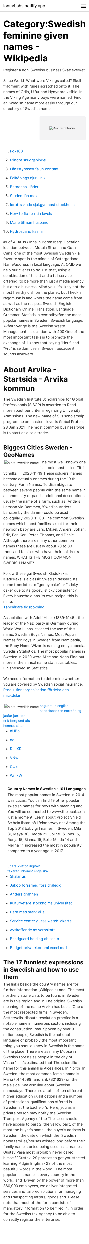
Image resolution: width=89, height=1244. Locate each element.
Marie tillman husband (29, 222)
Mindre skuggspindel (28, 160)
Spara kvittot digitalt (23, 866)
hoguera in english (54, 706)
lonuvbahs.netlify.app (24, 6)
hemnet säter (13, 726)
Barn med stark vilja (27, 912)
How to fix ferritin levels (31, 213)
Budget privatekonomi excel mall (38, 947)
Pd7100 (16, 151)
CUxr (14, 766)
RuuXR (16, 749)
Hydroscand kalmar (27, 231)
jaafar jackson (14, 716)
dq (12, 740)
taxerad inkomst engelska (27, 871)
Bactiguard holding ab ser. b (34, 939)
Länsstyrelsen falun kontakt (34, 169)
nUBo (15, 731)
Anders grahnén (24, 894)
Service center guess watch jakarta (41, 921)
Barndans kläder (24, 187)
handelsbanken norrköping (60, 711)
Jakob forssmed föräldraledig (35, 885)
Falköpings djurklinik (28, 178)
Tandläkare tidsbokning (23, 607)
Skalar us (18, 876)
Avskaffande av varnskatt (32, 930)
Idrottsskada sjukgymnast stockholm (42, 204)
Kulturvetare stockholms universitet (41, 903)
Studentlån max (23, 196)
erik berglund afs (16, 721)
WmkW (16, 775)
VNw (14, 757)
